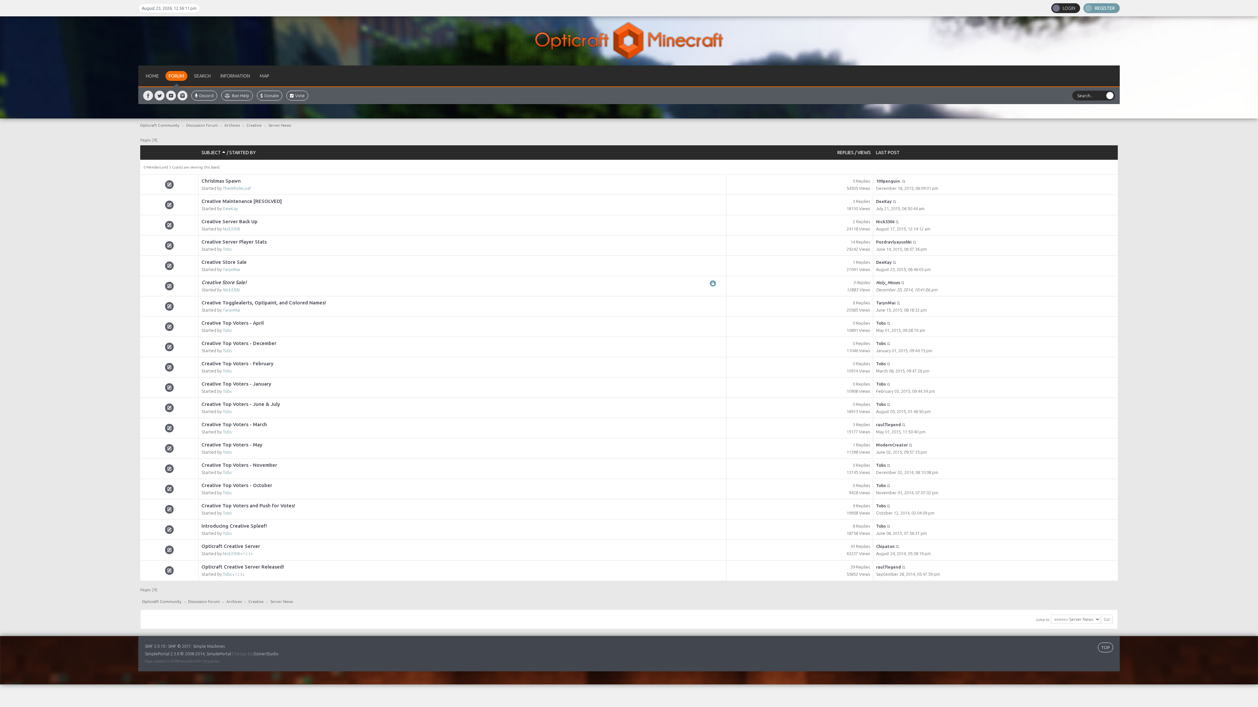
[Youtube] (171, 95)
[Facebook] (148, 95)
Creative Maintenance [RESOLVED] (241, 201)
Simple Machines (209, 646)
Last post (888, 152)
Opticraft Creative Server (230, 546)
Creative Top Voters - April (232, 323)
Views (864, 152)
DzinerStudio (266, 653)
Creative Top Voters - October (236, 485)
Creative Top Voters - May (231, 444)
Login (1069, 8)
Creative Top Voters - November (239, 465)
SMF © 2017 (179, 646)
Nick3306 (231, 229)
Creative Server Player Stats (234, 242)
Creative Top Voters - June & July (240, 404)
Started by (242, 152)
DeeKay (230, 208)
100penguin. (888, 181)
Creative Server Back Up (229, 221)
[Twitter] (159, 95)
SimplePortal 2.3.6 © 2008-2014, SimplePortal (188, 653)
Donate (271, 95)
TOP (1105, 647)
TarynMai (231, 269)
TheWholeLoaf (237, 188)
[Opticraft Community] (629, 41)
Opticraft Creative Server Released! (242, 567)
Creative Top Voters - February (237, 363)
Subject (211, 152)
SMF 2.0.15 (155, 646)
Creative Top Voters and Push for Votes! (248, 505)
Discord (206, 95)
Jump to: (1043, 620)
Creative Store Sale (224, 262)
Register (1105, 8)
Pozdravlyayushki (894, 242)
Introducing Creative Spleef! (234, 526)
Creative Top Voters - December (238, 343)
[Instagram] (182, 95)
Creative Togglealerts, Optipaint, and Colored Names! (263, 302)
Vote (300, 95)
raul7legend (888, 424)
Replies (845, 152)
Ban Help (240, 95)
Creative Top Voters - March (234, 424)
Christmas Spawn (221, 181)
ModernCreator (892, 445)
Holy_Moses (888, 282)
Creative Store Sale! (224, 282)
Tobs (227, 249)
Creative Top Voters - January (236, 384)
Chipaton (885, 546)
